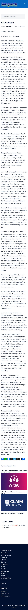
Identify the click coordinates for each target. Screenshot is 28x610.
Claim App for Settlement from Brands (12, 513)
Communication (6, 550)
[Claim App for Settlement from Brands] (14, 502)
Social (3, 566)
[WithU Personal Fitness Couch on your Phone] (14, 481)
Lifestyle (4, 557)
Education (4, 553)
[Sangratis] (9, 4)
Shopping (4, 564)
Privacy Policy (5, 596)
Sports (3, 569)
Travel (3, 575)
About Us (4, 591)
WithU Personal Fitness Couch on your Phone (13, 492)
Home (4, 16)
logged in (15, 525)
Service (3, 562)
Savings (3, 560)
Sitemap (3, 583)
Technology (5, 571)
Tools (3, 573)
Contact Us (5, 594)
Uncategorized (6, 578)
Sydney (14, 607)
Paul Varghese (7, 26)
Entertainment (20, 26)
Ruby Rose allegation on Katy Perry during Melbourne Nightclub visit (14, 471)
